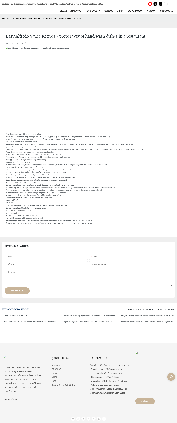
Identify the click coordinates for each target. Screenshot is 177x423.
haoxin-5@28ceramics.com (106, 373)
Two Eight (6, 18)
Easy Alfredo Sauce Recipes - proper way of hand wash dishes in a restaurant (50, 18)
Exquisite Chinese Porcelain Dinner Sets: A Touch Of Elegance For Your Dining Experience (148, 321)
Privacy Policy (10, 399)
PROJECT (159, 309)
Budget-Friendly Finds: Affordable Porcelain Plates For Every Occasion (148, 316)
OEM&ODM (169, 309)
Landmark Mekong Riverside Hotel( (140, 309)
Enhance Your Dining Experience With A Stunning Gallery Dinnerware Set (89, 316)
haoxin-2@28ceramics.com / (111, 369)
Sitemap (12, 391)
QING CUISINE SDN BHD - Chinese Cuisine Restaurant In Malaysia (17, 315)
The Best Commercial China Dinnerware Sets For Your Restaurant (30, 321)
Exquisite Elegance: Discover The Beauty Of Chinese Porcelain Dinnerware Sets (89, 321)
